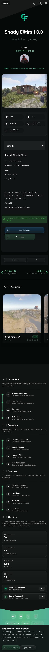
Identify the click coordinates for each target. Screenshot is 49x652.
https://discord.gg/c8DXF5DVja (17, 207)
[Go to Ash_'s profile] (24, 59)
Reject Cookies (28, 648)
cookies (20, 631)
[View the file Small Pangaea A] (22, 313)
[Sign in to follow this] (36, 260)
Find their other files (24, 50)
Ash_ (26, 47)
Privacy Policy (13, 623)
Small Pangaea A (12, 337)
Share (16, 260)
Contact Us (37, 623)
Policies (25, 623)
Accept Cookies (11, 648)
